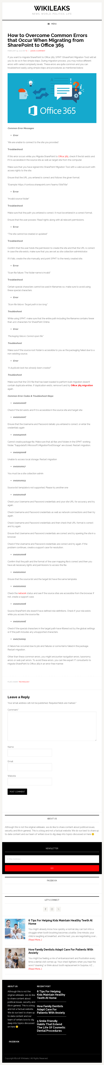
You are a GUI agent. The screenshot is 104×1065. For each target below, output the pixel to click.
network (22, 593)
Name (11, 747)
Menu (54, 24)
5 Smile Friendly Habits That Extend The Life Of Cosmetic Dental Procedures (51, 1025)
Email (10, 761)
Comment (13, 710)
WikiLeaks (52, 8)
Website (12, 776)
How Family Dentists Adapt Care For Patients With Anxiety (51, 1009)
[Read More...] (35, 939)
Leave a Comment (37, 51)
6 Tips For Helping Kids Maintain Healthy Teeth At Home (51, 995)
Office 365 (63, 156)
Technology (24, 682)
